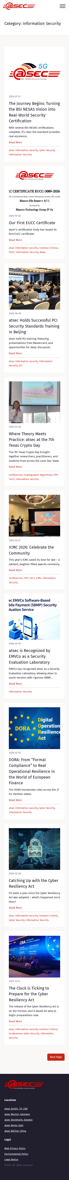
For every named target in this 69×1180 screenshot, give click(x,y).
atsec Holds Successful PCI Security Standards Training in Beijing (34, 326)
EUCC (11, 252)
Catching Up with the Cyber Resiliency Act (34, 883)
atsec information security (23, 150)
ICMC (38, 578)
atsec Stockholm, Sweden (18, 1119)
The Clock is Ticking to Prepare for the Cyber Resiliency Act (29, 994)
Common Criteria (48, 247)
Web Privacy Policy (15, 1148)
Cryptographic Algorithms (38, 474)
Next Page (56, 1057)
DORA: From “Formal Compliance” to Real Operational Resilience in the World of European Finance (32, 771)
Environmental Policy (16, 1154)
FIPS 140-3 (29, 578)
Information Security (20, 154)
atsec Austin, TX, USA (16, 1108)
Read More (15, 142)
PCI (20, 365)
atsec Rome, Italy (13, 1125)
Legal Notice (11, 1159)
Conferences (15, 474)
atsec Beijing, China (15, 1131)
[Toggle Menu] (63, 6)
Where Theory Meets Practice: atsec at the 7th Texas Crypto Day (31, 439)
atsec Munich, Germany (17, 1114)
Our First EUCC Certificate (32, 222)
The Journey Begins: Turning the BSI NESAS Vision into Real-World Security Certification (34, 112)
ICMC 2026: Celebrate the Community (31, 550)
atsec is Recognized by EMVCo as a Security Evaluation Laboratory (29, 656)
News (43, 252)
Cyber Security (47, 150)
